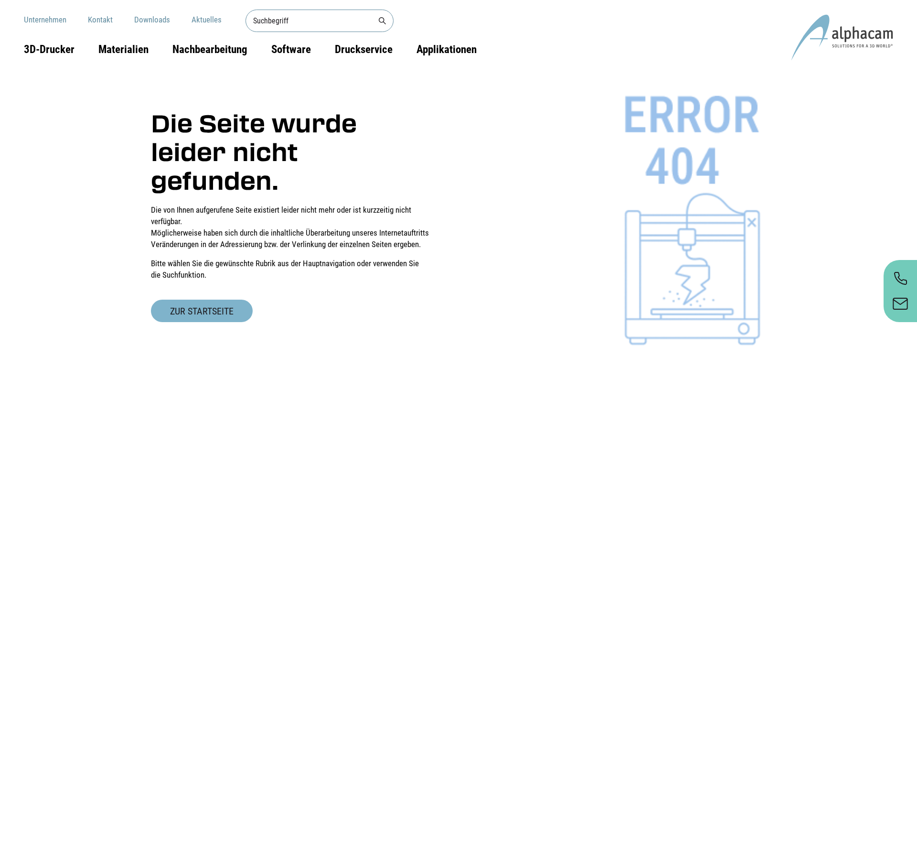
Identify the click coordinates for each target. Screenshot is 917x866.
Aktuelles (207, 19)
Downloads (152, 19)
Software (291, 49)
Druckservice (364, 49)
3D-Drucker (49, 49)
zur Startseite (202, 311)
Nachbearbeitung (209, 49)
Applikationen (446, 49)
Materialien (123, 49)
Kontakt (100, 19)
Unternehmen (45, 19)
